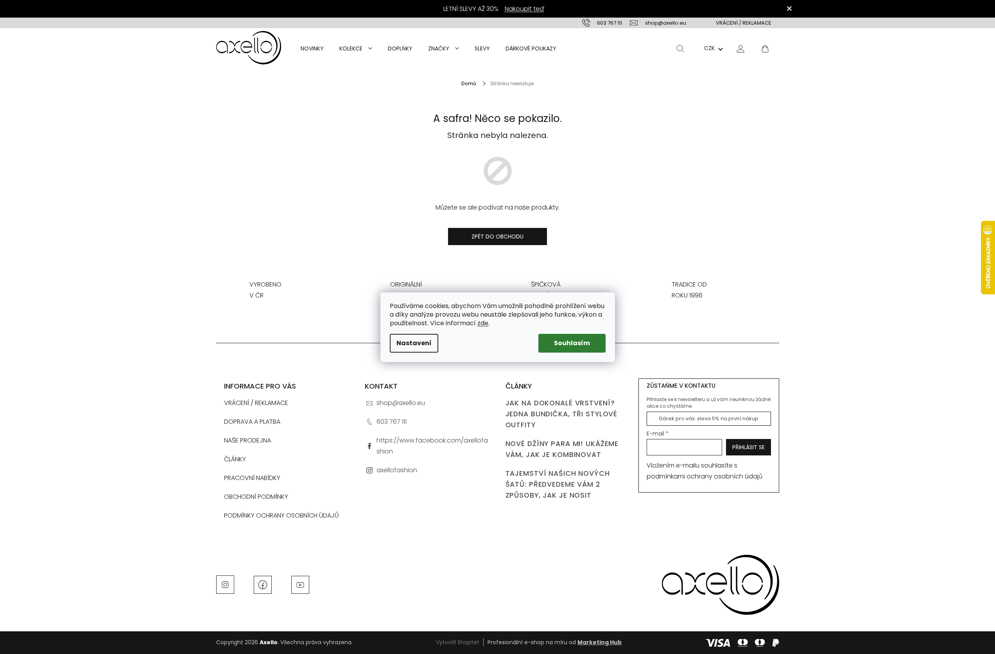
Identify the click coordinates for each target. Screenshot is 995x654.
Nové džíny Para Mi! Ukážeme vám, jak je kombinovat (562, 449)
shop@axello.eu (400, 402)
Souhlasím (572, 343)
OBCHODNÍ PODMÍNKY (256, 496)
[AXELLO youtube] (300, 584)
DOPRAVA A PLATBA (252, 421)
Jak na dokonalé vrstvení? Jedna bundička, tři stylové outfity (562, 414)
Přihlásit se (748, 447)
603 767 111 (391, 421)
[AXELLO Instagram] (225, 584)
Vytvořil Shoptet (457, 642)
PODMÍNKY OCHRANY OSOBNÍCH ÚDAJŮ (281, 515)
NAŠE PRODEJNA (247, 440)
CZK (709, 48)
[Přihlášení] (740, 48)
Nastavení (414, 343)
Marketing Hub (599, 642)
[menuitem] (312, 48)
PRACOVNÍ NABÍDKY (252, 477)
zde (482, 323)
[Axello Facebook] (262, 584)
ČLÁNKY (235, 459)
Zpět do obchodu (497, 236)
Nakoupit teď (524, 8)
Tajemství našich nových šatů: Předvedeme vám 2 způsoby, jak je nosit (558, 484)
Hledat (680, 48)
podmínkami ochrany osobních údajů (704, 476)
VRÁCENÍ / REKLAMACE (743, 23)
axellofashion (396, 470)
